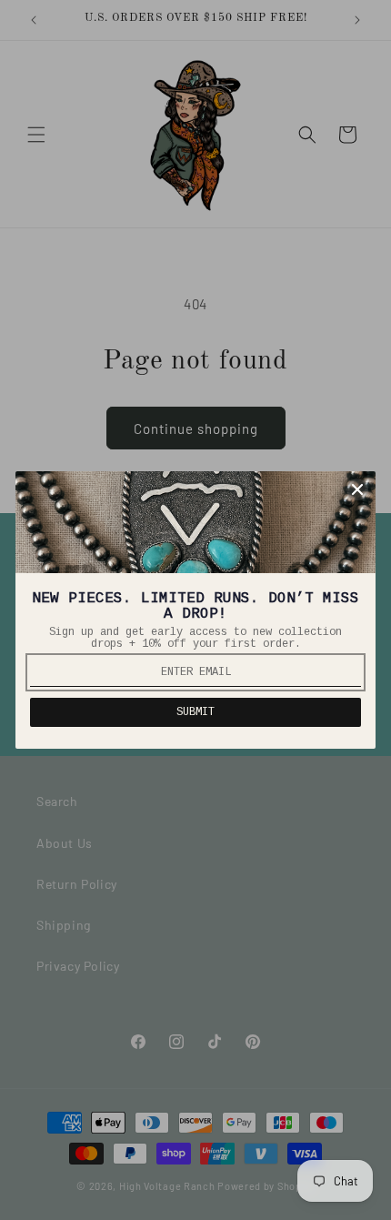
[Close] (357, 489)
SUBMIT (195, 712)
